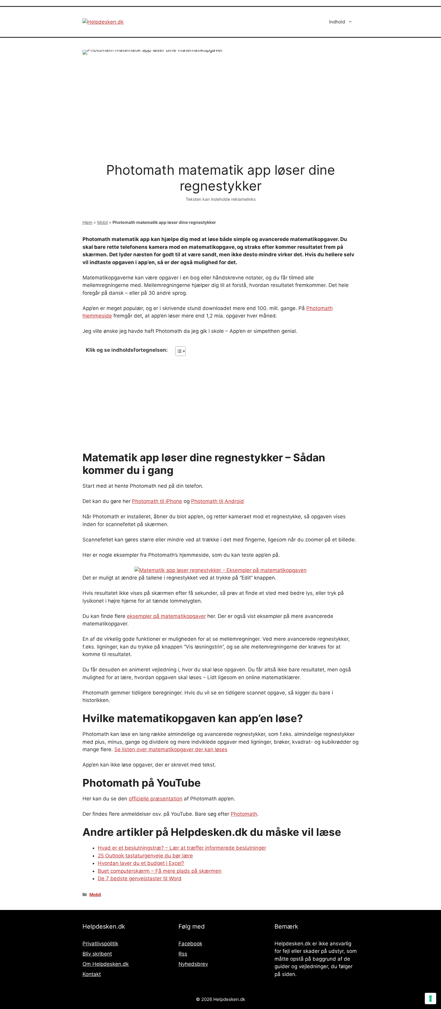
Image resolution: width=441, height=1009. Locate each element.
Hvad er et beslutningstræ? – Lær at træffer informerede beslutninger (182, 848)
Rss (182, 954)
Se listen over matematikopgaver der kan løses (170, 749)
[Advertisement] (220, 407)
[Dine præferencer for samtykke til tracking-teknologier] (430, 998)
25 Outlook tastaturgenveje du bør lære (145, 856)
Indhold (337, 22)
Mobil (102, 222)
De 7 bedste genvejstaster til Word (140, 878)
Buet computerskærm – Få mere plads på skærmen (159, 871)
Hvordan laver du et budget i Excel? (141, 863)
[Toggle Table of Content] (177, 351)
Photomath (244, 814)
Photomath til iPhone (157, 501)
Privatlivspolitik (100, 944)
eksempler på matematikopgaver (166, 616)
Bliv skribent (97, 954)
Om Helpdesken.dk (105, 964)
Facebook (190, 944)
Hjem (87, 222)
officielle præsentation (155, 799)
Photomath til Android (217, 501)
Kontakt (91, 974)
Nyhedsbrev (193, 964)
